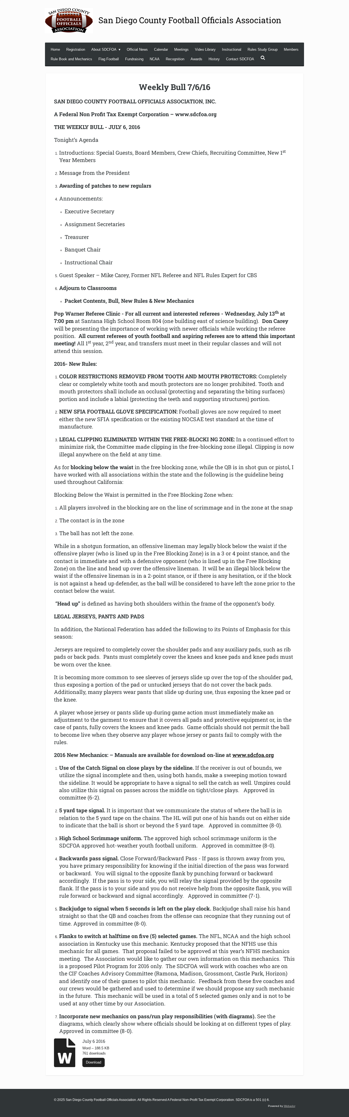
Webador (289, 1105)
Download (93, 1062)
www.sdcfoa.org (253, 754)
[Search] (263, 58)
